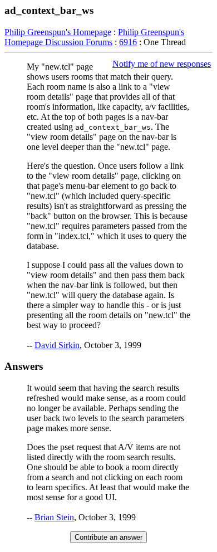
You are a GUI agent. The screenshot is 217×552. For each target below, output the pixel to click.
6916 (128, 42)
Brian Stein (54, 517)
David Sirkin (57, 345)
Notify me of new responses (161, 64)
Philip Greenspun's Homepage (57, 32)
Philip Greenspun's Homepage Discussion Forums (94, 37)
